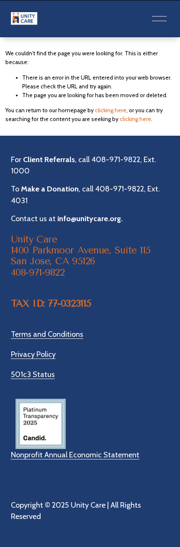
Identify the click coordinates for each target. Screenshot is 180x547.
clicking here (110, 110)
